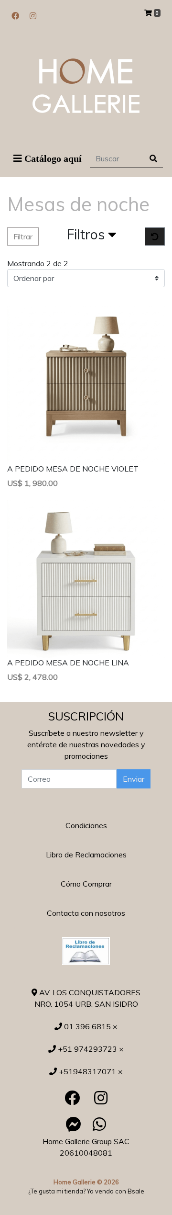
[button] (92, 236)
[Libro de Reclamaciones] (86, 950)
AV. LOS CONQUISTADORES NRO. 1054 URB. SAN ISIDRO (87, 998)
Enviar (133, 779)
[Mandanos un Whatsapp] (99, 1124)
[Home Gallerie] (86, 86)
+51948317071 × (90, 1071)
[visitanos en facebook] (15, 16)
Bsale (136, 1191)
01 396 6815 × (90, 1026)
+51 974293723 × (90, 1049)
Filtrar (22, 236)
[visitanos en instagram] (33, 16)
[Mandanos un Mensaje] (73, 1124)
